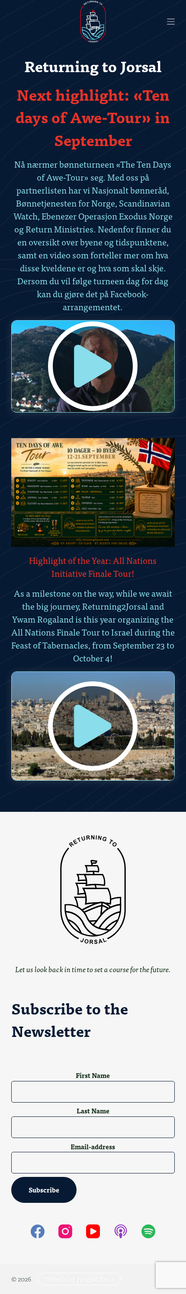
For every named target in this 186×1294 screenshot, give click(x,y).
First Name (93, 1075)
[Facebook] (38, 1231)
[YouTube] (93, 1231)
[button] (93, 366)
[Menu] (171, 21)
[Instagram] (65, 1231)
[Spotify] (148, 1231)
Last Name (93, 1111)
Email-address (93, 1146)
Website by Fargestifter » (79, 1278)
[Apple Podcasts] (121, 1231)
